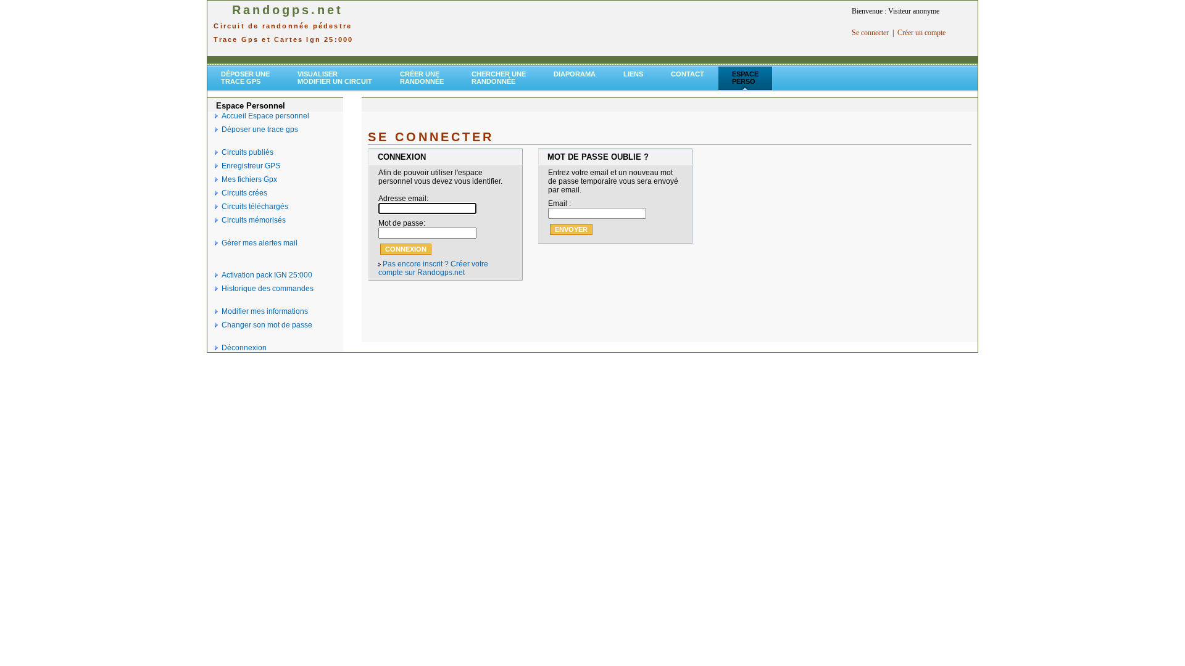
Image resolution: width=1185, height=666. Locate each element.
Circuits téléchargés (255, 206)
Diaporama (575, 74)
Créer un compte (921, 32)
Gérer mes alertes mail (259, 243)
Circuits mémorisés (254, 220)
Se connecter (870, 32)
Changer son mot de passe (267, 325)
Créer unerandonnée (422, 77)
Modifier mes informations (265, 311)
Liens (633, 74)
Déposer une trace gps (260, 129)
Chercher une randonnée (499, 77)
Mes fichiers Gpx (249, 179)
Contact (687, 74)
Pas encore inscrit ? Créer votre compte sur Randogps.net (433, 268)
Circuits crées (244, 193)
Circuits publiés (247, 152)
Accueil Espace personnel (265, 116)
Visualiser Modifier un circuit (334, 77)
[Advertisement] (605, 28)
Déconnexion (244, 347)
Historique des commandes (268, 288)
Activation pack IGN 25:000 (267, 275)
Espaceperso (745, 77)
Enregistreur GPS (251, 166)
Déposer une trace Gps (245, 77)
